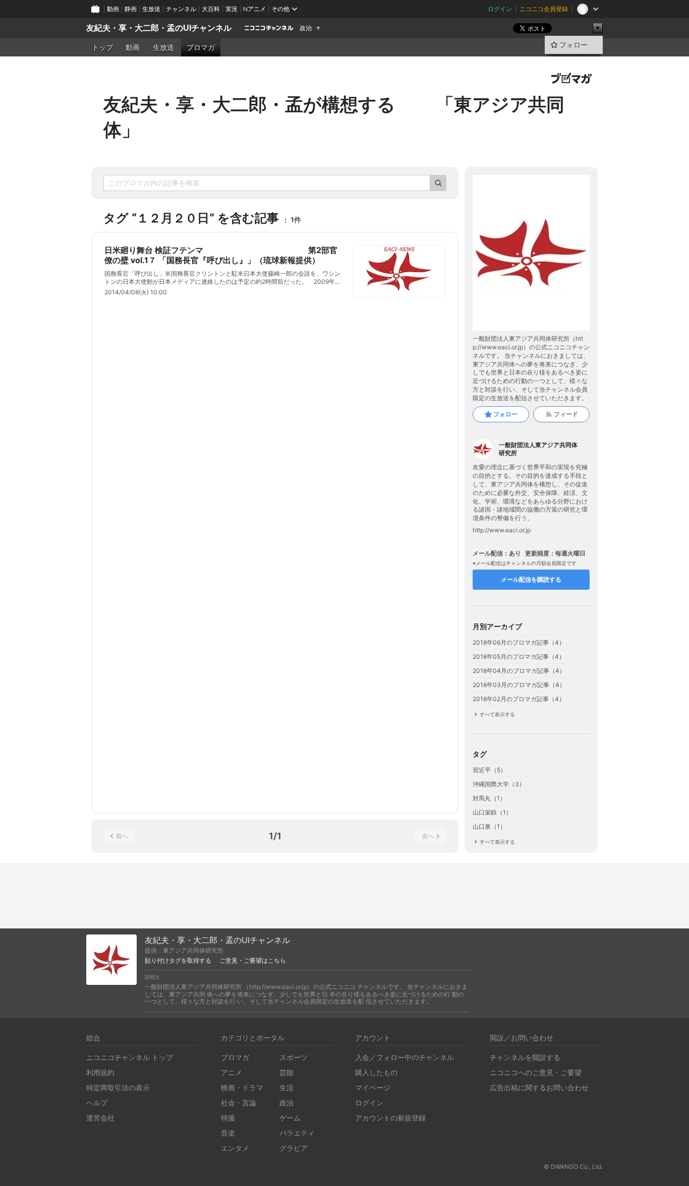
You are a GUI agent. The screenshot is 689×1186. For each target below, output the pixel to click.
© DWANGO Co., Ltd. (573, 1166)
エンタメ (235, 1148)
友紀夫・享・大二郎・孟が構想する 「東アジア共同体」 (333, 117)
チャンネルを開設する (525, 1057)
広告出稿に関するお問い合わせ (539, 1087)
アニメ (231, 1072)
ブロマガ (201, 47)
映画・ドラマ (242, 1087)
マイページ (372, 1087)
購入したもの (376, 1072)
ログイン (500, 9)
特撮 (228, 1117)
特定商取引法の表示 (118, 1087)
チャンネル (181, 9)
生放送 (151, 9)
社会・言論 (238, 1102)
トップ (102, 47)
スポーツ (293, 1057)
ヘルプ (96, 1102)
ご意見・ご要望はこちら (252, 961)
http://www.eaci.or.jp (502, 530)
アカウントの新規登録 (390, 1117)
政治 (306, 28)
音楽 (228, 1133)
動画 (113, 9)
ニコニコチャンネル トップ (129, 1057)
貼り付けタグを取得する (178, 961)
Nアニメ (254, 9)
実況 (231, 9)
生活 (286, 1087)
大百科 (211, 9)
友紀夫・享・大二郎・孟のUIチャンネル (159, 28)
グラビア (293, 1148)
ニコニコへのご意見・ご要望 (536, 1072)
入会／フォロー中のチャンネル (404, 1057)
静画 (131, 9)
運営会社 (100, 1117)
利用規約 (100, 1072)
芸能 (286, 1072)
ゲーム (290, 1117)
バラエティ (297, 1133)
